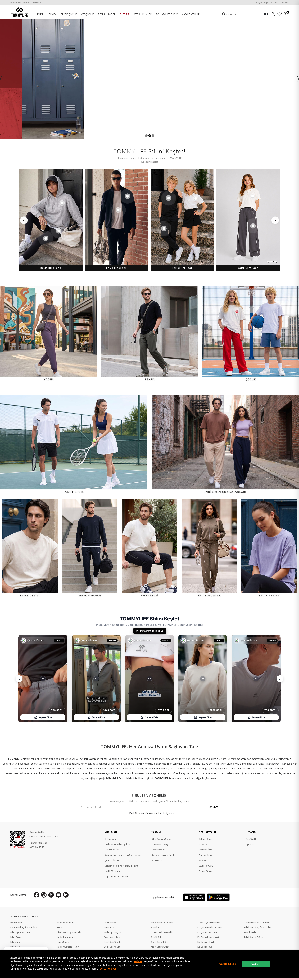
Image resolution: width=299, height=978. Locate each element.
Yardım (274, 2)
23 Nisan (203, 860)
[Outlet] (149, 79)
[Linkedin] (66, 895)
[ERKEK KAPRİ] (149, 548)
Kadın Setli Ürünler (160, 947)
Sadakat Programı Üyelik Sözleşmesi (123, 855)
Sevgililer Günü (206, 865)
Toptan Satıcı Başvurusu (116, 876)
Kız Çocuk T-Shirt (205, 942)
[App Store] (194, 897)
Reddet (138, 961)
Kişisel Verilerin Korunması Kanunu (121, 865)
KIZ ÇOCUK (87, 14)
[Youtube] (58, 895)
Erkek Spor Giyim (112, 947)
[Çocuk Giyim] (250, 334)
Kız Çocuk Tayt (204, 947)
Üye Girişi (250, 844)
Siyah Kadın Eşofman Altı (69, 932)
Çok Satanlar (110, 927)
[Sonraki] (275, 220)
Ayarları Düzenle (227, 963)
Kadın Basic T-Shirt (160, 942)
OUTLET (124, 14)
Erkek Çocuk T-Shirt (253, 937)
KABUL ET (256, 963)
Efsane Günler (205, 871)
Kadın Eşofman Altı (66, 937)
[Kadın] (48, 334)
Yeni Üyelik (251, 839)
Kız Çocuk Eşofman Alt (208, 937)
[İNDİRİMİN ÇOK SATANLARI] (225, 445)
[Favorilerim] (279, 14)
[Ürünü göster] (62, 203)
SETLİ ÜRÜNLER (142, 14)
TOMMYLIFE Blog (160, 844)
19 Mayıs (203, 844)
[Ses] (43, 678)
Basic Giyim (16, 922)
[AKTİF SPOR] (73, 445)
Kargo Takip (262, 2)
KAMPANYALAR (191, 14)
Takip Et (59, 640)
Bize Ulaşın (157, 860)
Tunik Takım (110, 922)
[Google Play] (218, 897)
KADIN (41, 14)
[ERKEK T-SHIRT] (30, 548)
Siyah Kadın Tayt (112, 937)
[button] (146, 135)
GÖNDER (213, 807)
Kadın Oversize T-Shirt (68, 947)
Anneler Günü (205, 855)
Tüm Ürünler (63, 942)
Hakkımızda (110, 839)
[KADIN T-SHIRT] (269, 548)
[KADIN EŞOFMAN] (209, 548)
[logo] (19, 12)
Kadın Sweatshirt (65, 922)
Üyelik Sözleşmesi (113, 871)
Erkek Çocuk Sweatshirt (162, 932)
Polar (59, 927)
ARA (266, 14)
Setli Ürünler (157, 937)
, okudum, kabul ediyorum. (151, 813)
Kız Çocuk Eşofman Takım (209, 927)
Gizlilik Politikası (112, 849)
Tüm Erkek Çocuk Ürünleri (257, 922)
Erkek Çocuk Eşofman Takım (258, 927)
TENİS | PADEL (106, 14)
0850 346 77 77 (36, 847)
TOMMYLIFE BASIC (167, 14)
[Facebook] (36, 895)
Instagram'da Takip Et (151, 631)
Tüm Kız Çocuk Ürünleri (208, 922)
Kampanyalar (158, 849)
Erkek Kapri (15, 942)
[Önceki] (24, 220)
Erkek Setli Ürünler (113, 942)
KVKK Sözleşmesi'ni (138, 813)
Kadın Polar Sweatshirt (162, 922)
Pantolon (155, 927)
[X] (51, 895)
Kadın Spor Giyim (112, 932)
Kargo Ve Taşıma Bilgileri (164, 855)
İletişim (285, 2)
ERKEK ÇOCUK (68, 14)
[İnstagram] (44, 895)
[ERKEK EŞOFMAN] (90, 548)
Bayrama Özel (205, 849)
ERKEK (52, 14)
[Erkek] (149, 334)
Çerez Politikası (108, 968)
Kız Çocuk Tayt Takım (207, 932)
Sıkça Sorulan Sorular (162, 839)
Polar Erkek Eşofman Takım (23, 927)
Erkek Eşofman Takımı (21, 932)
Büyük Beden (250, 932)
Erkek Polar (15, 937)
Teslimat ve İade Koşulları (117, 844)
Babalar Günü (205, 839)
